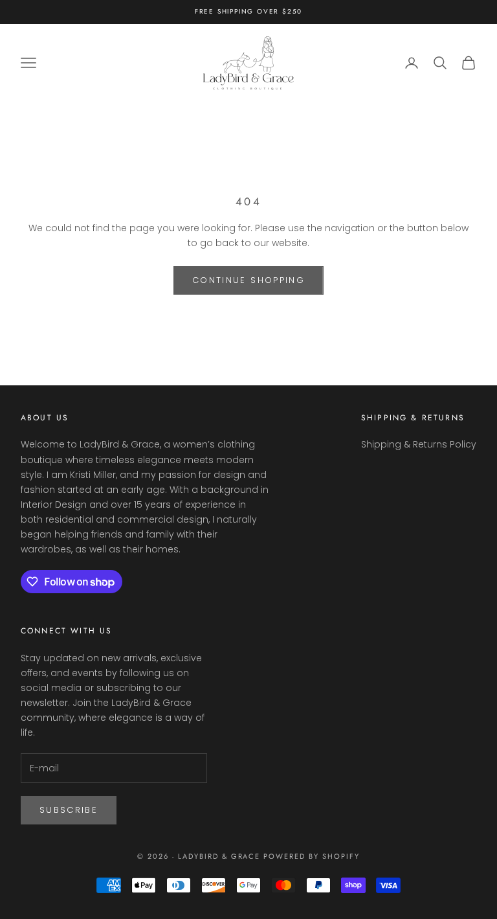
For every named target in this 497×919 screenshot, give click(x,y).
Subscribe (68, 810)
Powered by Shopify (311, 856)
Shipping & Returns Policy (418, 444)
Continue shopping (248, 280)
